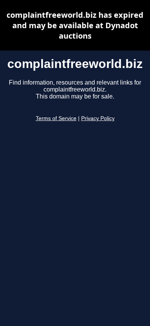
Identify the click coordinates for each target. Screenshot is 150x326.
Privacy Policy (98, 118)
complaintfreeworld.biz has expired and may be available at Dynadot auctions (75, 25)
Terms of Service (56, 118)
